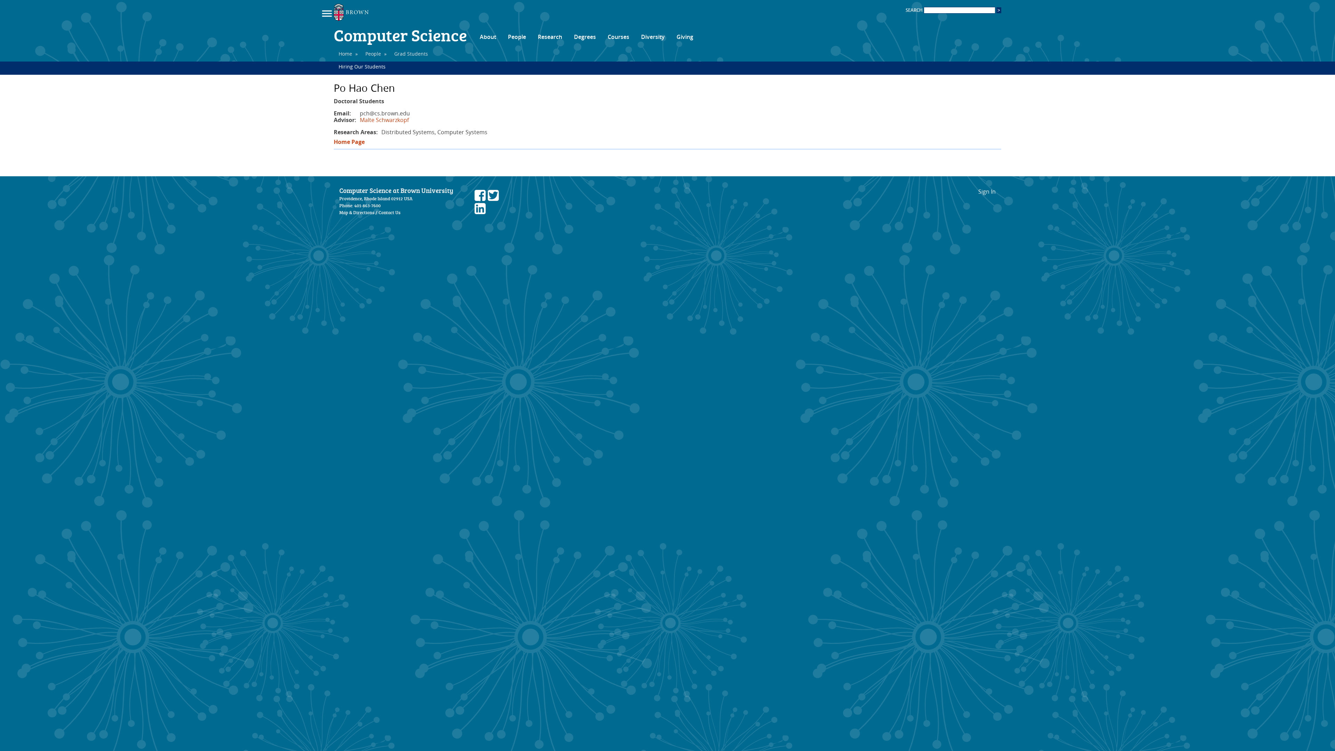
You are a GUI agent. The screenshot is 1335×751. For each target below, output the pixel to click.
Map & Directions (356, 212)
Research (550, 37)
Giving (685, 37)
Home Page (349, 142)
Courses (618, 37)
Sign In (987, 191)
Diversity (653, 37)
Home (345, 53)
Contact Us (389, 212)
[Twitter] (493, 199)
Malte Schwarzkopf (384, 120)
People (517, 37)
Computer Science (400, 34)
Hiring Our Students (362, 66)
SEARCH (915, 10)
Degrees (585, 37)
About (488, 37)
